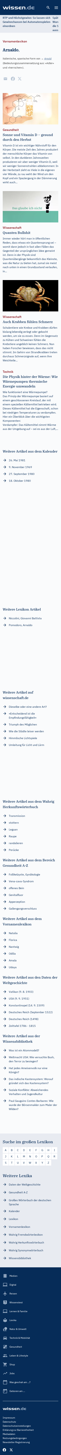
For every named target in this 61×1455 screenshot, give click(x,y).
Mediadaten (9, 1434)
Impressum (9, 1417)
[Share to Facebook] (13, 79)
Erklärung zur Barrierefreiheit (18, 1429)
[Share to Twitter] (20, 79)
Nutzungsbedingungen (15, 1438)
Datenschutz (9, 1421)
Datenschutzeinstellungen (17, 1425)
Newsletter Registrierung (16, 1442)
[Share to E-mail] (5, 79)
